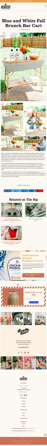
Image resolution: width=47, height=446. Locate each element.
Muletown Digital (27, 443)
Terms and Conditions (24, 440)
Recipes (23, 403)
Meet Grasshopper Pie (35, 219)
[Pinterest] (25, 352)
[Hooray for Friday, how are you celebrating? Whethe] (6, 318)
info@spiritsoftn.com (23, 392)
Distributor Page (23, 418)
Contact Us (23, 406)
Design (18, 443)
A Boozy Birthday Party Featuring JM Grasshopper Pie (11, 219)
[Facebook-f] (22, 352)
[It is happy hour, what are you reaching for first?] (40, 318)
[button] (8, 190)
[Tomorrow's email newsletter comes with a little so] (17, 318)
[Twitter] (28, 352)
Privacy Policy (31, 440)
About (23, 413)
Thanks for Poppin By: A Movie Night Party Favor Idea (11, 242)
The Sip (23, 401)
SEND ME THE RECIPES (33, 302)
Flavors (23, 415)
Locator (23, 423)
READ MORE (35, 220)
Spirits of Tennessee (23, 385)
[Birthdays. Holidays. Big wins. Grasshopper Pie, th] (29, 318)
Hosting (19, 29)
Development (22, 443)
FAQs (23, 426)
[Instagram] (19, 352)
